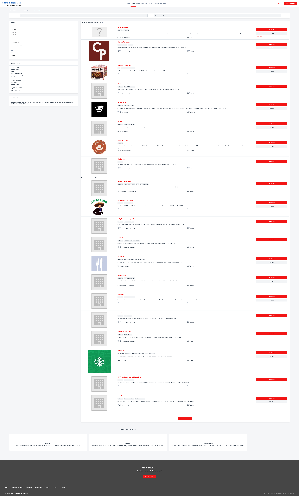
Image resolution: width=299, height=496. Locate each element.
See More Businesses (185, 418)
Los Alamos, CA (25, 10)
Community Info (158, 3)
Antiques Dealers (15, 69)
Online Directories (17, 487)
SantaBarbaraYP (14, 10)
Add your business (290, 3)
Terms (47, 487)
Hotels (12, 71)
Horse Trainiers (14, 77)
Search (133, 3)
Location (152, 16)
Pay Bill (138, 3)
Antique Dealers (15, 84)
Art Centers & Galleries (16, 73)
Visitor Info (166, 3)
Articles (150, 3)
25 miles (14, 29)
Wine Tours (14, 82)
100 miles (14, 34)
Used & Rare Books (15, 90)
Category (16, 16)
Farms (12, 78)
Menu (13, 55)
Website (271, 33)
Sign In (278, 3)
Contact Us (144, 3)
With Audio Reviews (17, 45)
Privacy (55, 487)
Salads (14, 52)
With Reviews (15, 42)
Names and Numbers (22, 493)
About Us (29, 487)
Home (128, 3)
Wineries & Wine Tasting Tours (18, 75)
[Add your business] (149, 474)
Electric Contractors (16, 80)
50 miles (14, 32)
